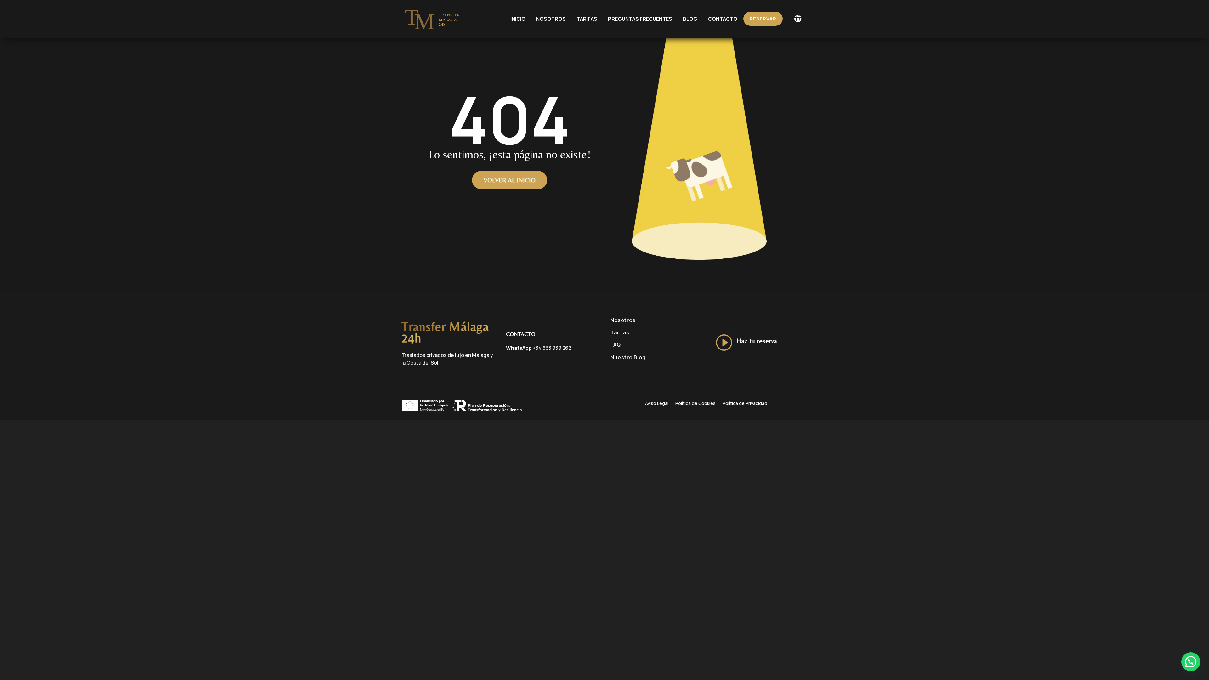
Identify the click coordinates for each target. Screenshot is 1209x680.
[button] (1190, 661)
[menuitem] (518, 19)
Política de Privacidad (745, 403)
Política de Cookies (695, 403)
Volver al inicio (510, 180)
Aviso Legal (656, 403)
